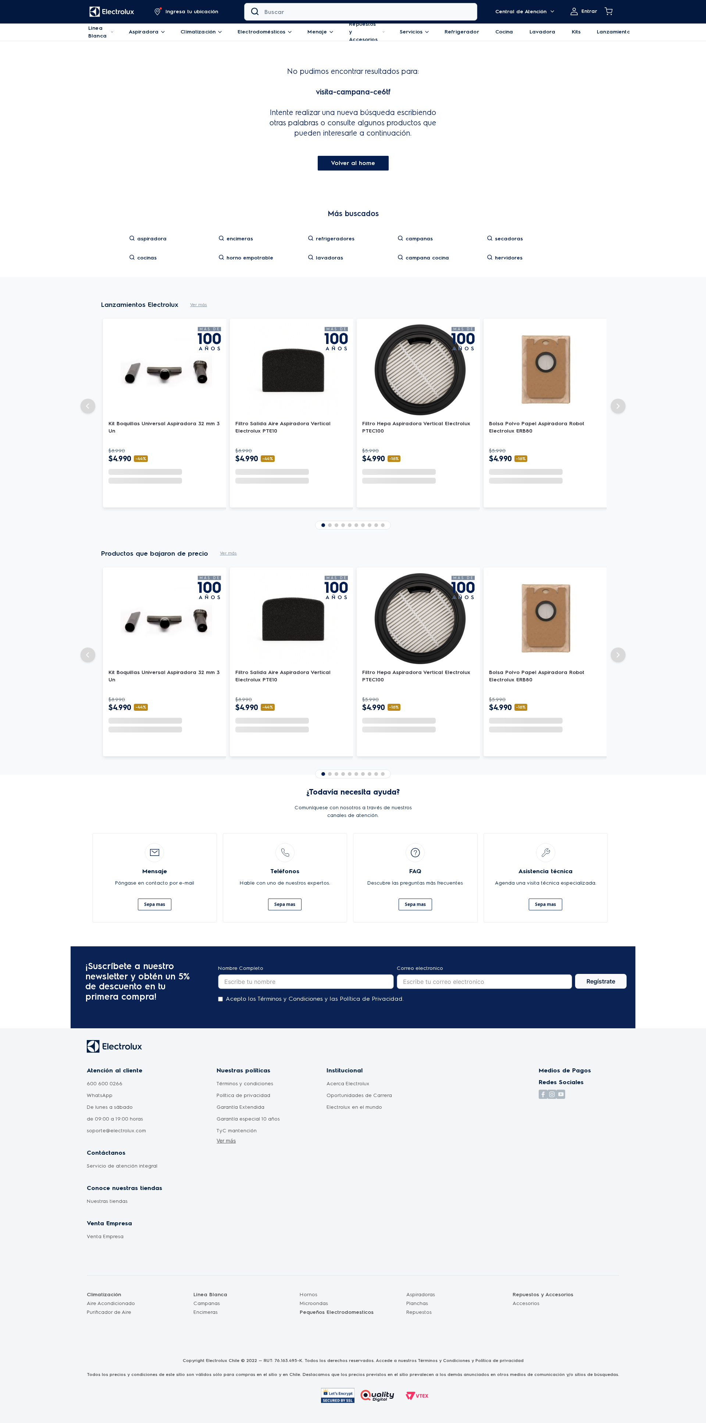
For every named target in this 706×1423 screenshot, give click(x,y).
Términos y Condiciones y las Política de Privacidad (330, 998)
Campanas (206, 1303)
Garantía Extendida (240, 1107)
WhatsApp (100, 1095)
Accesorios (526, 1303)
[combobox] (360, 12)
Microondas (314, 1303)
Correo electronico (420, 968)
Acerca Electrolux (348, 1083)
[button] (186, 12)
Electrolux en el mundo (354, 1107)
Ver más (226, 1140)
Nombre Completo (240, 968)
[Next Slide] (618, 398)
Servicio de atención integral (122, 1166)
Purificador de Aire (109, 1312)
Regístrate (600, 981)
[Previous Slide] (88, 398)
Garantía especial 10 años (248, 1119)
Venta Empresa (105, 1236)
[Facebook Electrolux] (543, 1112)
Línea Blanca (210, 1294)
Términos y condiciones (245, 1083)
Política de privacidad (243, 1095)
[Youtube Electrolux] (560, 1112)
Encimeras (205, 1312)
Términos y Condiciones (444, 1360)
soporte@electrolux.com (116, 1131)
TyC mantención (237, 1131)
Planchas (417, 1303)
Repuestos (419, 1312)
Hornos (308, 1294)
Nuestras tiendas (107, 1201)
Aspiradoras (420, 1294)
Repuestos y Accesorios (543, 1294)
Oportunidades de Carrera (359, 1095)
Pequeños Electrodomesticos (337, 1312)
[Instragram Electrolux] (552, 1112)
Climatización (104, 1294)
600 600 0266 (104, 1083)
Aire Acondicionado (111, 1303)
